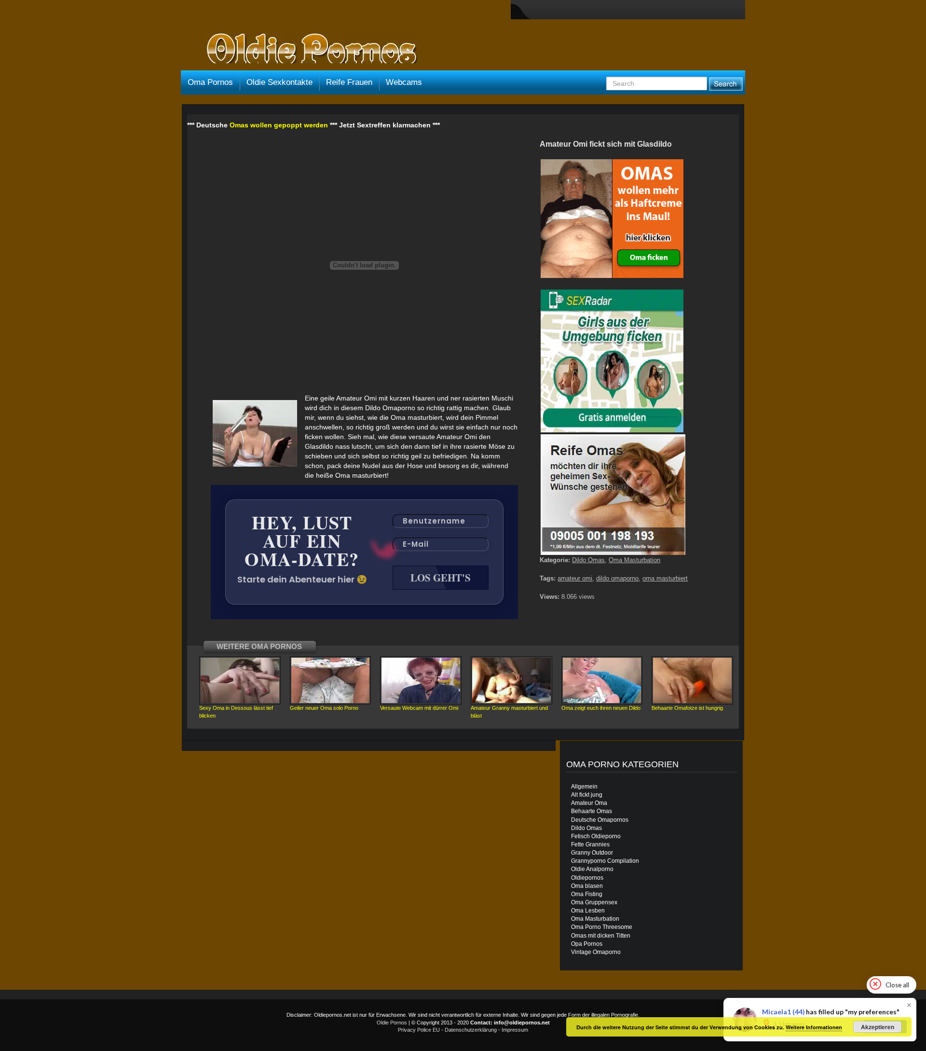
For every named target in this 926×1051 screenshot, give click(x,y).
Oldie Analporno (592, 869)
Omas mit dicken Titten (600, 935)
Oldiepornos (587, 877)
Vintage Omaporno (596, 952)
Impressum (515, 1030)
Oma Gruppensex (594, 902)
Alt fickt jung (586, 794)
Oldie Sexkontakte (279, 82)
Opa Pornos (586, 943)
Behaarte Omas (591, 811)
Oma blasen (587, 886)
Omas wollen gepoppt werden (279, 125)
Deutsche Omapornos (599, 819)
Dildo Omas (588, 560)
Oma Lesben (588, 910)
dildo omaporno (617, 578)
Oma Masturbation (634, 560)
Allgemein (584, 786)
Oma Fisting (586, 894)
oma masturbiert (665, 578)
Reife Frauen (349, 82)
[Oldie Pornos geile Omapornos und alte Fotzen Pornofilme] (307, 49)
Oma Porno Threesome (601, 927)
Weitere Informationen (814, 1027)
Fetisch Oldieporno (596, 836)
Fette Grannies (590, 844)
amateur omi (575, 578)
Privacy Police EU (419, 1030)
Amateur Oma (589, 803)
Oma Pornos (210, 82)
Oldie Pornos (392, 1022)
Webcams (404, 82)
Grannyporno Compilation (605, 860)
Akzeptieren (877, 1027)
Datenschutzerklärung (471, 1030)
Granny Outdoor (592, 852)
